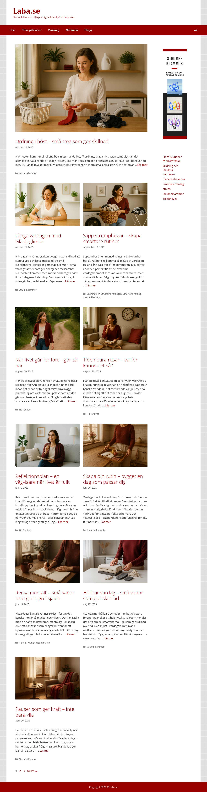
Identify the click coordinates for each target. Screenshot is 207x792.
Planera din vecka (96, 530)
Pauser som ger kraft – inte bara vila (44, 712)
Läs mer (142, 165)
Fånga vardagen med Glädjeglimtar (38, 238)
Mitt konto (72, 30)
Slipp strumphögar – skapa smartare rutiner (112, 238)
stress (166, 189)
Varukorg (53, 30)
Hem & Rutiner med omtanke (34, 642)
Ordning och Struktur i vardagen (104, 293)
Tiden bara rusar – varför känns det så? (110, 362)
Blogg (88, 30)
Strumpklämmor (32, 30)
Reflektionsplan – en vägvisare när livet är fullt (42, 479)
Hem (12, 30)
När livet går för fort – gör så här (46, 362)
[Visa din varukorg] (196, 30)
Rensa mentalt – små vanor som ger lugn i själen (45, 595)
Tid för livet (25, 409)
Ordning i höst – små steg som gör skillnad (62, 141)
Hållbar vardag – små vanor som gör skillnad (113, 595)
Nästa (32, 771)
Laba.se (26, 11)
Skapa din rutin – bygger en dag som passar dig (113, 479)
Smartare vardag (132, 293)
